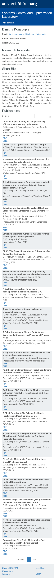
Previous (21, 559)
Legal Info (40, 568)
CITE (5, 141)
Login (38, 574)
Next (35, 559)
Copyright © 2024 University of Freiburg (10, 571)
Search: (5, 116)
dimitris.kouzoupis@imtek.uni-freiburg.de (27, 34)
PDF (5, 138)
